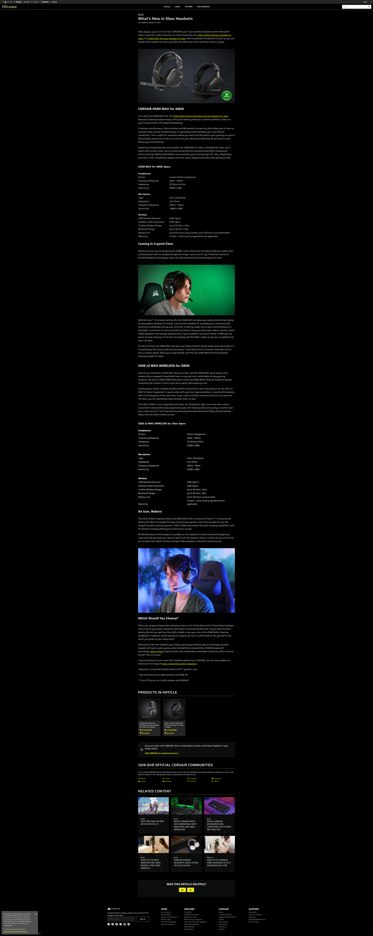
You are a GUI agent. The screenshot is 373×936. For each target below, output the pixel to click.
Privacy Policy (8, 925)
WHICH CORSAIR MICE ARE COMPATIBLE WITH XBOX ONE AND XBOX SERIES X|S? (185, 825)
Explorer (222, 929)
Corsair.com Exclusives (169, 917)
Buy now (145, 733)
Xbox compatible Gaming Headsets (179, 663)
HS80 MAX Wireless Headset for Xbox (167, 38)
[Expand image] (186, 76)
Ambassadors (189, 929)
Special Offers (166, 914)
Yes (182, 890)
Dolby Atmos (156, 651)
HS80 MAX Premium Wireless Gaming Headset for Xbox (201, 116)
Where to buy (166, 919)
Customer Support (255, 914)
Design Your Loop (190, 917)
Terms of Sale (253, 922)
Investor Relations (225, 914)
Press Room (223, 924)
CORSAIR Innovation (191, 914)
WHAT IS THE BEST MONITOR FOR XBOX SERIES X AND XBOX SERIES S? (151, 864)
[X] (108, 924)
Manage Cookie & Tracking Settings (15, 932)
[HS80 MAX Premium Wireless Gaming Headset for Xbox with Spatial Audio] (149, 709)
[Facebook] (116, 924)
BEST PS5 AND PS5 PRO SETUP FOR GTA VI (152, 823)
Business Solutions (168, 924)
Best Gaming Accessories (193, 919)
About (221, 912)
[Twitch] (128, 924)
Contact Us (222, 927)
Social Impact (223, 922)
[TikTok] (112, 924)
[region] (20, 922)
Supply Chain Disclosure (227, 917)
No (191, 890)
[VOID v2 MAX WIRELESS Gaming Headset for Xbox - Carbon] (174, 709)
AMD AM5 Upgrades (191, 924)
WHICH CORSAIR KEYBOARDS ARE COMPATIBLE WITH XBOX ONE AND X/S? (219, 825)
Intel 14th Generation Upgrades (195, 922)
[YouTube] (124, 924)
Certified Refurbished (168, 922)
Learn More (147, 730)
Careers (221, 919)
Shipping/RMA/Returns (257, 919)
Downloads (253, 912)
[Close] (35, 914)
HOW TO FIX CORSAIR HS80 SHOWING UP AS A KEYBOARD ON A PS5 (219, 862)
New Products (166, 912)
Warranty (252, 917)
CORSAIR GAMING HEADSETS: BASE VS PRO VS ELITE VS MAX (186, 862)
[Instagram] (120, 924)
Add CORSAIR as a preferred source (161, 753)
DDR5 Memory (189, 927)
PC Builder (188, 912)
